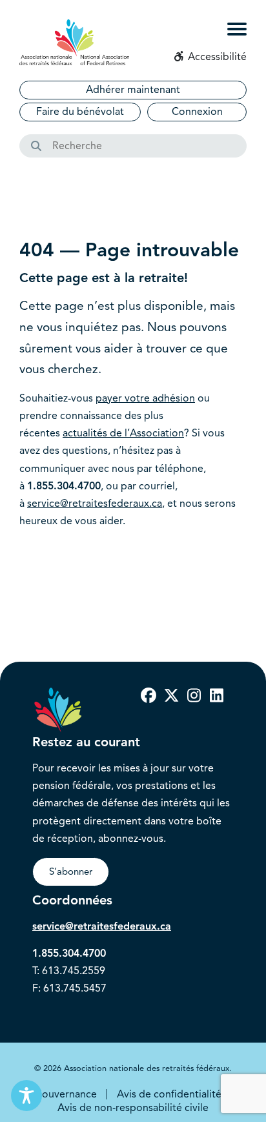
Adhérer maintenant (133, 89)
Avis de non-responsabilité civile (133, 1108)
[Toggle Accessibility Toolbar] (26, 1095)
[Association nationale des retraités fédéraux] (74, 42)
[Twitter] (171, 696)
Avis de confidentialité (169, 1094)
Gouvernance (65, 1094)
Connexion (197, 111)
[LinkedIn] (216, 696)
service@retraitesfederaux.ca (94, 503)
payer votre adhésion (145, 398)
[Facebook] (148, 696)
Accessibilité (216, 56)
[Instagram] (193, 696)
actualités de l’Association (123, 433)
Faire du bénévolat (80, 111)
